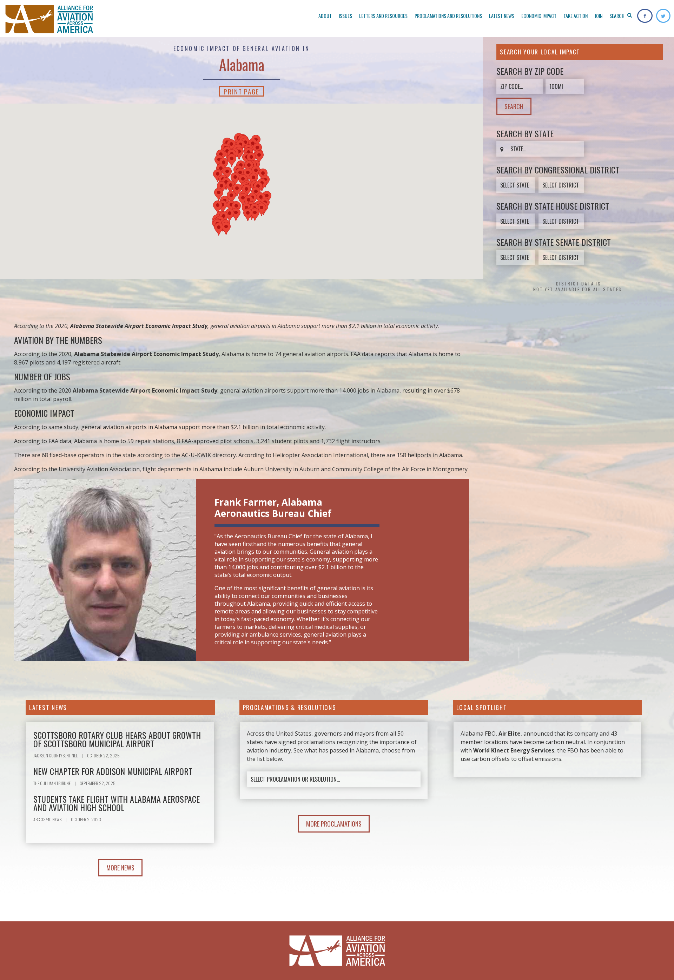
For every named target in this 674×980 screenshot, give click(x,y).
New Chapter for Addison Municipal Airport (112, 771)
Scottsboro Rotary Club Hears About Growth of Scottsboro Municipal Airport (117, 739)
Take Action (575, 15)
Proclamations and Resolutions (448, 15)
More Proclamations (334, 823)
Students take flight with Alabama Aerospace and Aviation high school (116, 803)
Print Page (241, 91)
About (325, 15)
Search (617, 15)
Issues (345, 15)
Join (598, 15)
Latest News (501, 15)
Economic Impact (538, 15)
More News (120, 867)
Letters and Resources (383, 15)
